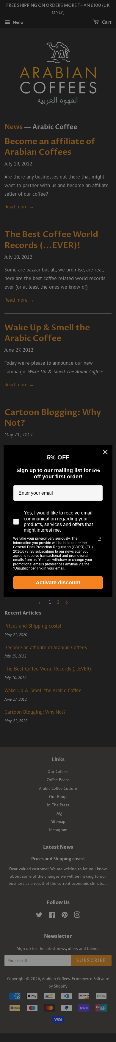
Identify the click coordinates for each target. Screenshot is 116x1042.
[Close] (105, 452)
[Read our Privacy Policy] (99, 539)
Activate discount (58, 583)
